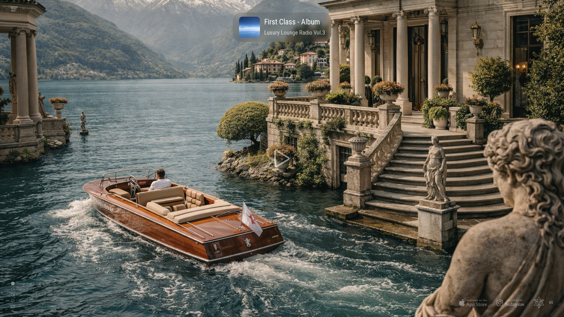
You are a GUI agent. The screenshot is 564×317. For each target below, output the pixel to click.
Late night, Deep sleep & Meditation (38, 306)
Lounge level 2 (25, 289)
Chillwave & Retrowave (31, 300)
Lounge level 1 (25, 283)
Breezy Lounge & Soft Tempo (35, 295)
